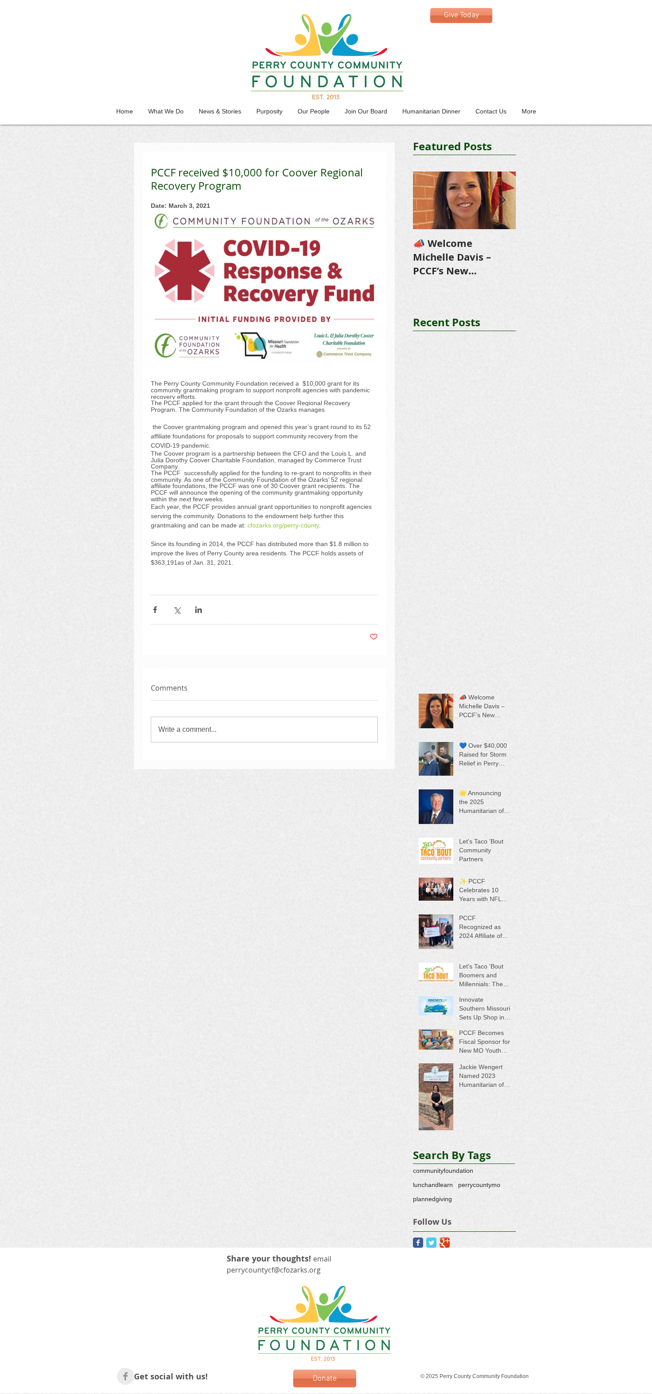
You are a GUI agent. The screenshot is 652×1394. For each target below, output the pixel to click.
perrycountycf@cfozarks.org (274, 1270)
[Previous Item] (427, 200)
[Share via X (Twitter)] (177, 609)
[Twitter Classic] (431, 1243)
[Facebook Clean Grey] (125, 1376)
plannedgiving (432, 1199)
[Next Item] (502, 200)
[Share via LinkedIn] (198, 609)
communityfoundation (443, 1170)
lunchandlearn (433, 1184)
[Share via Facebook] (155, 609)
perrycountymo (479, 1184)
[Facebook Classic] (418, 1243)
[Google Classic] (445, 1243)
